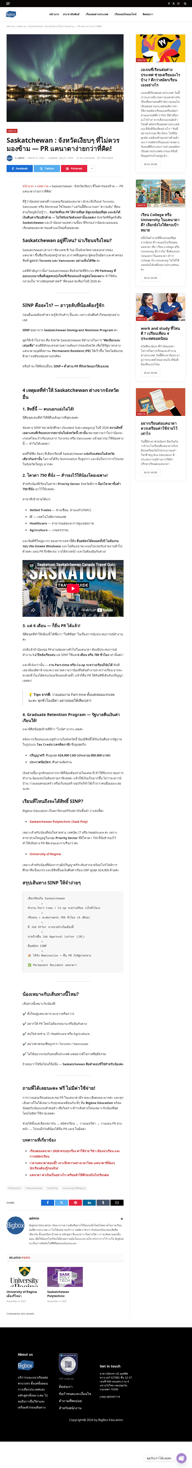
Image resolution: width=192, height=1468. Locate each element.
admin (21, 158)
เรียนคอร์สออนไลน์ (125, 14)
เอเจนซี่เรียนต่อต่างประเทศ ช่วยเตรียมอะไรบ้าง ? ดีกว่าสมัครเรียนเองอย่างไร (160, 77)
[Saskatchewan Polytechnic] (65, 1277)
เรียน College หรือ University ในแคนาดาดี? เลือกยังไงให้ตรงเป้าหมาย (160, 222)
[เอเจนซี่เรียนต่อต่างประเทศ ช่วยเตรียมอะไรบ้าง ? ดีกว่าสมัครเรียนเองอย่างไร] (160, 48)
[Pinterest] (10, 224)
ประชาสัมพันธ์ (71, 14)
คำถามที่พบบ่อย (70, 1401)
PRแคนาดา (14, 1188)
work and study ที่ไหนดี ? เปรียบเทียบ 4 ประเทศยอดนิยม (160, 333)
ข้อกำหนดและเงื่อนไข (75, 1393)
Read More (150, 164)
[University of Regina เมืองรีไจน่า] (24, 1277)
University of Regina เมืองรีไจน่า (22, 1294)
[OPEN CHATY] (181, 1458)
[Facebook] (10, 196)
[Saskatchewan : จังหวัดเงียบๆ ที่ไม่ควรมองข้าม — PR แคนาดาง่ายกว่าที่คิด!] (65, 121)
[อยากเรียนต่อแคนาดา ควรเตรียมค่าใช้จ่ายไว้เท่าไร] (160, 402)
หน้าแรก (54, 14)
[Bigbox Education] (11, 14)
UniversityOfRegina (74, 1188)
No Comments (87, 158)
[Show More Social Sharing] (92, 168)
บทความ (21, 26)
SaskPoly (52, 1188)
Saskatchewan (34, 1188)
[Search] (184, 3)
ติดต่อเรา (148, 14)
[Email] (10, 234)
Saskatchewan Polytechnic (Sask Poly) (59, 821)
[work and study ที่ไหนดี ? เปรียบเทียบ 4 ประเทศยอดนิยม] (160, 307)
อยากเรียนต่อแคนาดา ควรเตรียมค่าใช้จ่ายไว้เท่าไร (159, 428)
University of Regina (45, 854)
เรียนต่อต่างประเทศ (97, 14)
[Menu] (8, 3)
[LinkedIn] (10, 215)
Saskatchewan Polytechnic (58, 1294)
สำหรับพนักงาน (70, 1408)
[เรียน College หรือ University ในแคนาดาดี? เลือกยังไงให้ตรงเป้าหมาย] (160, 193)
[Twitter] (10, 205)
